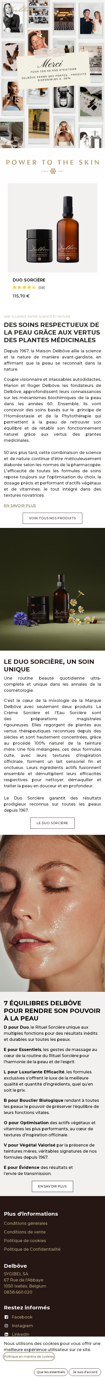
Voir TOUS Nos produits (52, 518)
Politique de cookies (25, 1240)
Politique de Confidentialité (32, 1249)
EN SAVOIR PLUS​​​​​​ (52, 1186)
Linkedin (20, 1334)
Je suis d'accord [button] (85, 1372)
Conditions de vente (25, 1232)
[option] (52, 243)
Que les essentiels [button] (51, 1372)
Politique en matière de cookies (29, 1356)
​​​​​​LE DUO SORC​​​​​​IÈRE (52, 823)
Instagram (22, 1325)
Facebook (22, 1317)
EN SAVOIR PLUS (20, 505)
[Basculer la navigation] (96, 8)
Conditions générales (26, 1223)
